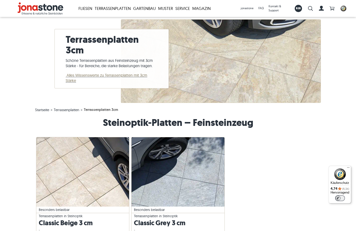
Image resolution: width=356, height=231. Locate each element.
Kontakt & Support (275, 8)
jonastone (247, 8)
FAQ (261, 8)
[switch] (340, 198)
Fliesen (85, 8)
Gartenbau (144, 8)
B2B (298, 8)
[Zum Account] (321, 8)
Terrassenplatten (113, 8)
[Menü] (348, 169)
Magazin (201, 8)
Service (182, 8)
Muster (165, 8)
